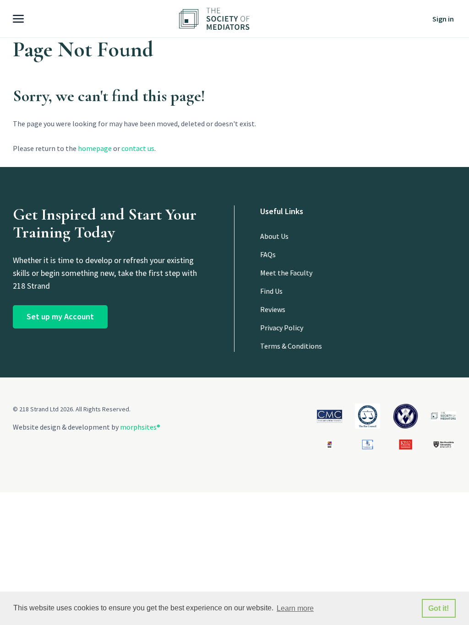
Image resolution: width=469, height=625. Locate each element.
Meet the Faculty (286, 272)
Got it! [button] (438, 608)
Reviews (272, 309)
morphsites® (140, 426)
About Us (274, 236)
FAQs (268, 254)
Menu (24, 18)
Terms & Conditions (291, 345)
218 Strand (229, 19)
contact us (137, 148)
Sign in (443, 18)
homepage (95, 148)
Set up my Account (60, 316)
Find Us (271, 291)
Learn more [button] (295, 608)
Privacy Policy (281, 327)
